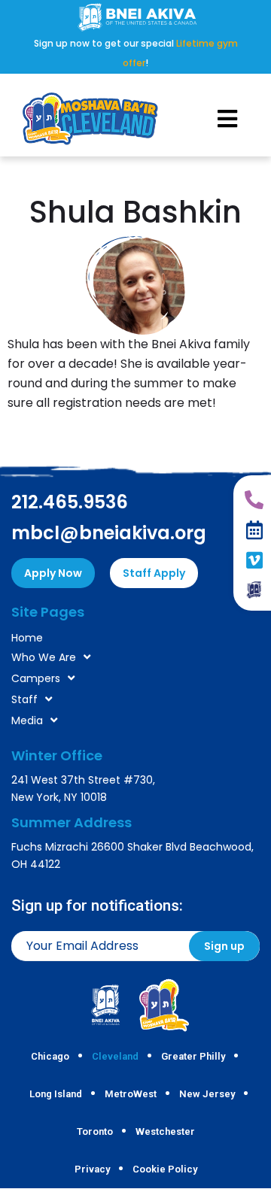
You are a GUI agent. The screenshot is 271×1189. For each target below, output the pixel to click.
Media (27, 720)
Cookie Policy (164, 1169)
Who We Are (43, 657)
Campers (35, 678)
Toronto (95, 1131)
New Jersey (207, 1094)
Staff (24, 699)
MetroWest (131, 1094)
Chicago (50, 1056)
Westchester (165, 1131)
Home (27, 637)
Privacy (92, 1169)
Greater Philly (193, 1056)
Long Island (55, 1094)
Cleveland (115, 1056)
